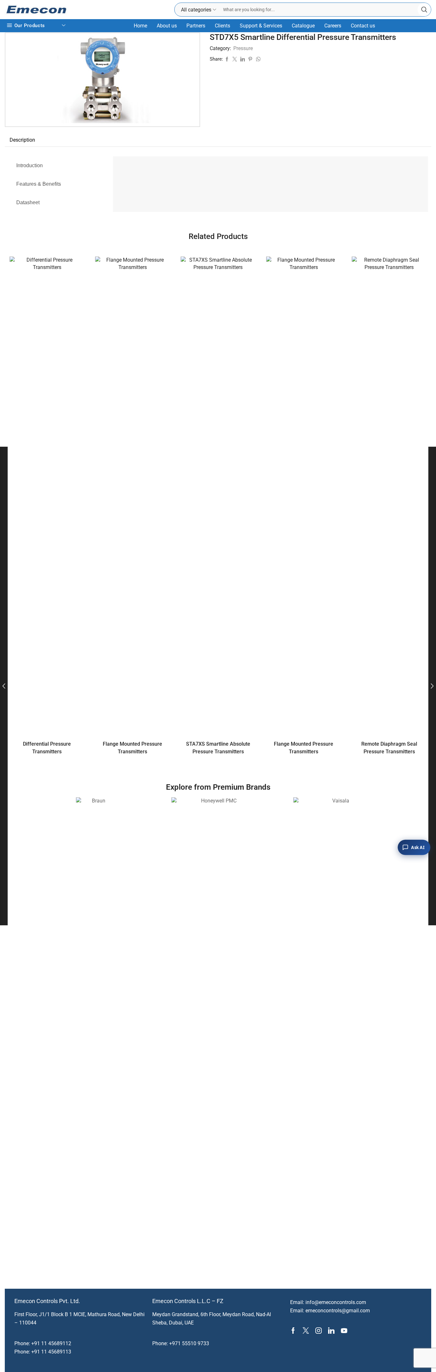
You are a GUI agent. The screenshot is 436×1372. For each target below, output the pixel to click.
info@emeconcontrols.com (335, 1302)
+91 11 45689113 (51, 1352)
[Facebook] (293, 1330)
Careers (332, 26)
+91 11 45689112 (51, 1343)
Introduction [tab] (29, 165)
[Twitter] (306, 1330)
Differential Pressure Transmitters (47, 748)
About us (167, 26)
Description (22, 140)
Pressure (243, 48)
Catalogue (303, 26)
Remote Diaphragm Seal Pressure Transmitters (389, 748)
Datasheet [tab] (28, 202)
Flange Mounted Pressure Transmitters (132, 748)
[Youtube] (344, 1330)
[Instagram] (318, 1330)
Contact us (363, 26)
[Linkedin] (331, 1330)
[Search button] (424, 9)
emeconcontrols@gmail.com (337, 1311)
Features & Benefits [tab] (38, 184)
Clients (222, 26)
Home (140, 26)
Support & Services (261, 26)
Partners (195, 26)
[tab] (22, 140)
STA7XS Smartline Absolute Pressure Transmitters (218, 748)
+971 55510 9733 (189, 1343)
